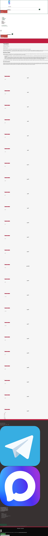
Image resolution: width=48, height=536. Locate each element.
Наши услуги (4, 18)
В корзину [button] (6, 76)
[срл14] (10, 278)
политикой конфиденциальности (22, 532)
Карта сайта (3, 517)
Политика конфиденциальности (5, 521)
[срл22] (10, 394)
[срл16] (10, 307)
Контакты (3, 23)
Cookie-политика (3, 514)
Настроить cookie (3, 515)
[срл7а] (10, 162)
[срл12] (10, 249)
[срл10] (10, 220)
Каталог (3, 21)
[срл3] (10, 104)
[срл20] (10, 365)
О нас (3, 17)
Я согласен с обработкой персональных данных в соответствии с (14, 532)
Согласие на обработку (4, 516)
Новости (2, 513)
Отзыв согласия (3, 522)
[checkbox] (3, 11)
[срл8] (10, 191)
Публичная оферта (4, 519)
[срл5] (10, 133)
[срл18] (10, 336)
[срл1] (10, 75)
